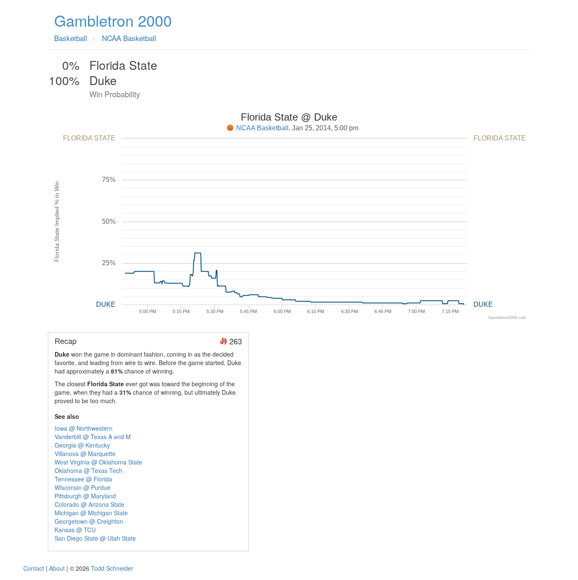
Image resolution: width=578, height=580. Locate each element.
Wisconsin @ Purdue (82, 487)
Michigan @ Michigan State (91, 513)
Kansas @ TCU (75, 529)
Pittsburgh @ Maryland (85, 496)
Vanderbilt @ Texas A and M (93, 436)
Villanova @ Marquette (85, 453)
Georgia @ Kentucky (82, 445)
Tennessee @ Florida (83, 479)
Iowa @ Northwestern (84, 428)
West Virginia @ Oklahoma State (98, 462)
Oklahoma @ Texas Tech (88, 470)
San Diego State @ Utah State (95, 538)
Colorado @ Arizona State (89, 504)
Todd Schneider (112, 568)
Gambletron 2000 (113, 20)
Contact (33, 568)
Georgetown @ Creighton (89, 521)
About (57, 568)
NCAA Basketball (262, 128)
